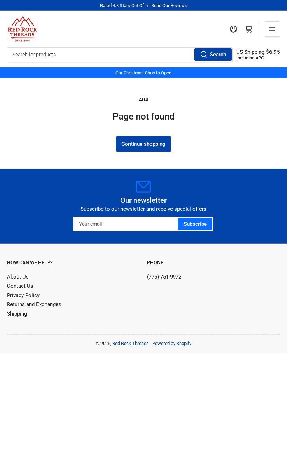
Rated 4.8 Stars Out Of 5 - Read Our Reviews (143, 5)
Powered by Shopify (171, 343)
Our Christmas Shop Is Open (143, 72)
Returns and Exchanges (34, 304)
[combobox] (120, 54)
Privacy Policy (23, 295)
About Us (18, 277)
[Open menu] (272, 29)
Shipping (17, 314)
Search (218, 54)
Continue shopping (143, 144)
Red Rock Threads (130, 343)
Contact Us (20, 286)
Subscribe (195, 224)
